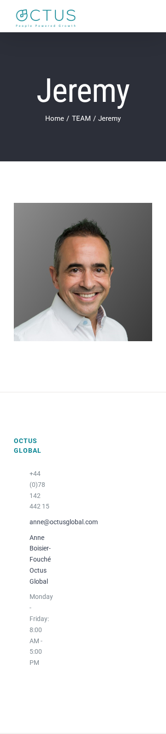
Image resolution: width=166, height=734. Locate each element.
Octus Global (39, 576)
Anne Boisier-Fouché (40, 548)
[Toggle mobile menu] (146, 18)
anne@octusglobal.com (40, 522)
